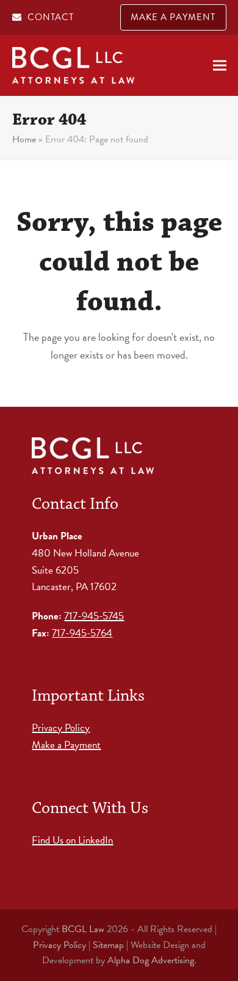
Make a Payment (66, 745)
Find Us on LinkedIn (72, 840)
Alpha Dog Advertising (150, 960)
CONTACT (50, 17)
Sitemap (108, 945)
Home (24, 139)
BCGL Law (83, 929)
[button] (219, 65)
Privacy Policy (61, 727)
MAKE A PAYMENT (173, 17)
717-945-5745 (94, 616)
